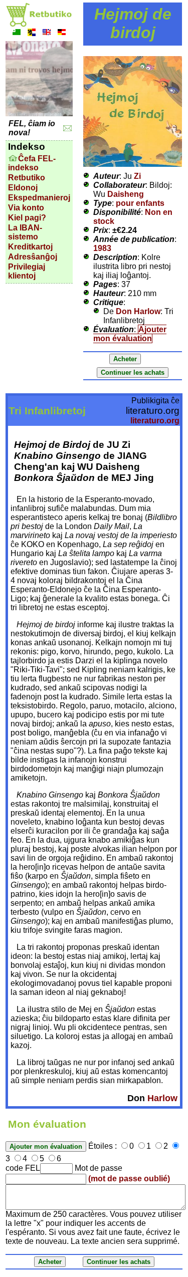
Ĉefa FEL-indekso (32, 163)
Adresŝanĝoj (32, 256)
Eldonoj (23, 187)
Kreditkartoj (30, 246)
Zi (137, 176)
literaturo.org (154, 420)
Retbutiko (26, 177)
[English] (46, 33)
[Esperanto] (16, 33)
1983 (102, 248)
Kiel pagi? (27, 217)
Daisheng (125, 194)
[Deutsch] (61, 33)
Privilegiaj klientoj (26, 271)
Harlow (162, 1098)
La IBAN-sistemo (25, 232)
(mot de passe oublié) (129, 1178)
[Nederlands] (31, 33)
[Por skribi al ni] (67, 128)
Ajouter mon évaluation (129, 334)
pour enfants (140, 203)
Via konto (26, 207)
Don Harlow (138, 311)
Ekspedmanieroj (39, 197)
